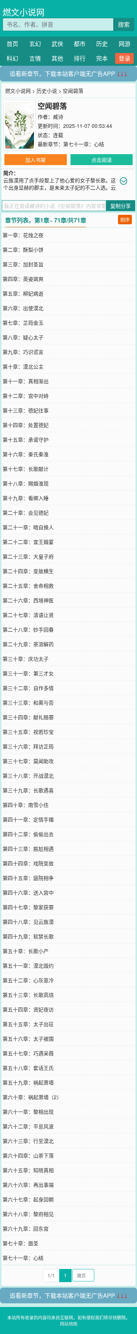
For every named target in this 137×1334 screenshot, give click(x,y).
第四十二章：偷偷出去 (28, 834)
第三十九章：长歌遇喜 (28, 790)
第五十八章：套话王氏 (28, 1067)
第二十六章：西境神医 (28, 600)
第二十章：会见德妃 (26, 512)
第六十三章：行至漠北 (28, 1140)
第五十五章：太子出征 (28, 1024)
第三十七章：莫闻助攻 (28, 761)
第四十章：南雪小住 (26, 804)
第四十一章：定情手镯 (28, 819)
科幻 (12, 58)
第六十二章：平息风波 (28, 1126)
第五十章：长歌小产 (26, 950)
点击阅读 (101, 159)
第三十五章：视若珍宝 (28, 731)
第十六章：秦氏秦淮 (26, 454)
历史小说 (47, 90)
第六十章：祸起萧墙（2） (32, 1097)
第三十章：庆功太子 (26, 658)
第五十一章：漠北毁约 (28, 965)
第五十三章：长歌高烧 (28, 994)
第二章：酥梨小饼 (23, 249)
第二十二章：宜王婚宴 (28, 541)
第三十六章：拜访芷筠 (28, 746)
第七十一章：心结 (83, 144)
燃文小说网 (24, 12)
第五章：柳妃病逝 (23, 293)
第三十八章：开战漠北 (28, 775)
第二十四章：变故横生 (28, 571)
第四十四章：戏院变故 (28, 863)
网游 (124, 43)
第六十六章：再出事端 (28, 1184)
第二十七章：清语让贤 (28, 614)
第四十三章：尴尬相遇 (28, 848)
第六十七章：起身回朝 (28, 1199)
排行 (79, 58)
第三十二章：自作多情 (28, 687)
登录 (124, 58)
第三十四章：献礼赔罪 (28, 717)
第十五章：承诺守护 (26, 439)
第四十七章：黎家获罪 (28, 907)
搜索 (124, 24)
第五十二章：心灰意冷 (28, 980)
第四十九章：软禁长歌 (28, 936)
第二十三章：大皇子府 (28, 556)
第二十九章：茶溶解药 (28, 644)
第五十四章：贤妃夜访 (28, 1009)
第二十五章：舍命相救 (28, 585)
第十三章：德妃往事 (26, 410)
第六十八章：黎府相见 (28, 1213)
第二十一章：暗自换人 (28, 527)
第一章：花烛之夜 (23, 235)
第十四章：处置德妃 (26, 424)
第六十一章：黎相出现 (28, 1111)
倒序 (125, 219)
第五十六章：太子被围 (28, 1038)
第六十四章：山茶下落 (28, 1155)
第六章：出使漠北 (23, 308)
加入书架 (35, 159)
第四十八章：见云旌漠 (28, 921)
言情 (35, 58)
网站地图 (68, 1323)
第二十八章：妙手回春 (28, 629)
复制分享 (120, 205)
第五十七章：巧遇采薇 (28, 1053)
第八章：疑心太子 (23, 337)
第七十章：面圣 (20, 1243)
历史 (102, 43)
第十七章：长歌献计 (26, 468)
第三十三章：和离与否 (28, 702)
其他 (57, 58)
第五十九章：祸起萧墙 (28, 1082)
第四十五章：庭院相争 (28, 877)
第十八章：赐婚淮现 (26, 483)
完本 (102, 58)
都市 (79, 43)
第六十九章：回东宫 (26, 1228)
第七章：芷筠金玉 (23, 322)
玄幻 (35, 43)
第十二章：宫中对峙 (26, 395)
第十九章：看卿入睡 (26, 498)
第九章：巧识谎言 (23, 351)
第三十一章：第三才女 (28, 673)
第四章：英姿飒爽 (23, 278)
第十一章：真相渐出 (26, 381)
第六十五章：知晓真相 (28, 1170)
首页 (12, 43)
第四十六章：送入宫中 (28, 892)
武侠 (57, 43)
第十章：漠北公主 (23, 366)
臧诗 (58, 116)
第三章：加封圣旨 (23, 264)
